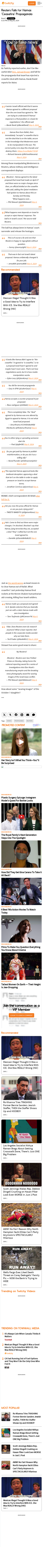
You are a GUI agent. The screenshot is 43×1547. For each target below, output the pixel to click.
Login (31, 3)
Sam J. (5, 313)
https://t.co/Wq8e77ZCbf (27, 151)
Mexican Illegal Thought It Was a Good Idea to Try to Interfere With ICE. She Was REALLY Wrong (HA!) (21, 1065)
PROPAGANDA (19, 721)
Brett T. (4, 18)
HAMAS (9, 721)
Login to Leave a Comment (21, 1015)
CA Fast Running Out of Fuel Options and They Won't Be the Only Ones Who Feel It (22, 1361)
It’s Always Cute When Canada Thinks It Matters (22, 1335)
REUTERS (30, 721)
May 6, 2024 (34, 125)
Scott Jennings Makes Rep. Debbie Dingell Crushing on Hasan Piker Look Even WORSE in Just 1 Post (21, 1192)
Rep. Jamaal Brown (21, 72)
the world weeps (15, 583)
